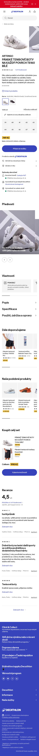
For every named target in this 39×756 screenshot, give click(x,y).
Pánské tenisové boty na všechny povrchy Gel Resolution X (9, 403)
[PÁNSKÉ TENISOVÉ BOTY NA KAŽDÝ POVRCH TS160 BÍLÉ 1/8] (15, 39)
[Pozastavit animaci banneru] (32, 4)
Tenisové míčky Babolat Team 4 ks (25, 352)
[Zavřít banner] (35, 4)
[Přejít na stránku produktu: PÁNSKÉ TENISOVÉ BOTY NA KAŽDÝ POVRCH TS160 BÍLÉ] (7, 441)
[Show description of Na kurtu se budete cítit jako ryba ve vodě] (31, 250)
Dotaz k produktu (11, 91)
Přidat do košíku (19, 149)
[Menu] (4, 11)
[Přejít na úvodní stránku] (17, 11)
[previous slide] (4, 259)
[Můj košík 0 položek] (34, 11)
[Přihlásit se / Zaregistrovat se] (29, 11)
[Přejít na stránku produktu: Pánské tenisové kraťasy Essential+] (7, 454)
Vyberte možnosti (19, 472)
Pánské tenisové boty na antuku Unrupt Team (24, 402)
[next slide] (10, 259)
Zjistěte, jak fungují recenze (11, 505)
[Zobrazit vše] (3, 24)
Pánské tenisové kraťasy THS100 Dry (9, 353)
